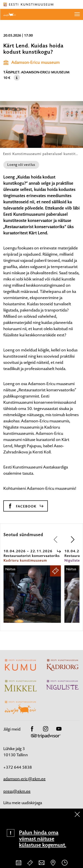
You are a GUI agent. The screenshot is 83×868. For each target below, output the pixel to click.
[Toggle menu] (77, 14)
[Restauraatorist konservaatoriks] (32, 598)
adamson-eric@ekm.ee (24, 778)
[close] (77, 814)
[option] (32, 586)
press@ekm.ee (17, 791)
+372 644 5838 (17, 767)
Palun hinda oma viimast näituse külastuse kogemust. (42, 838)
